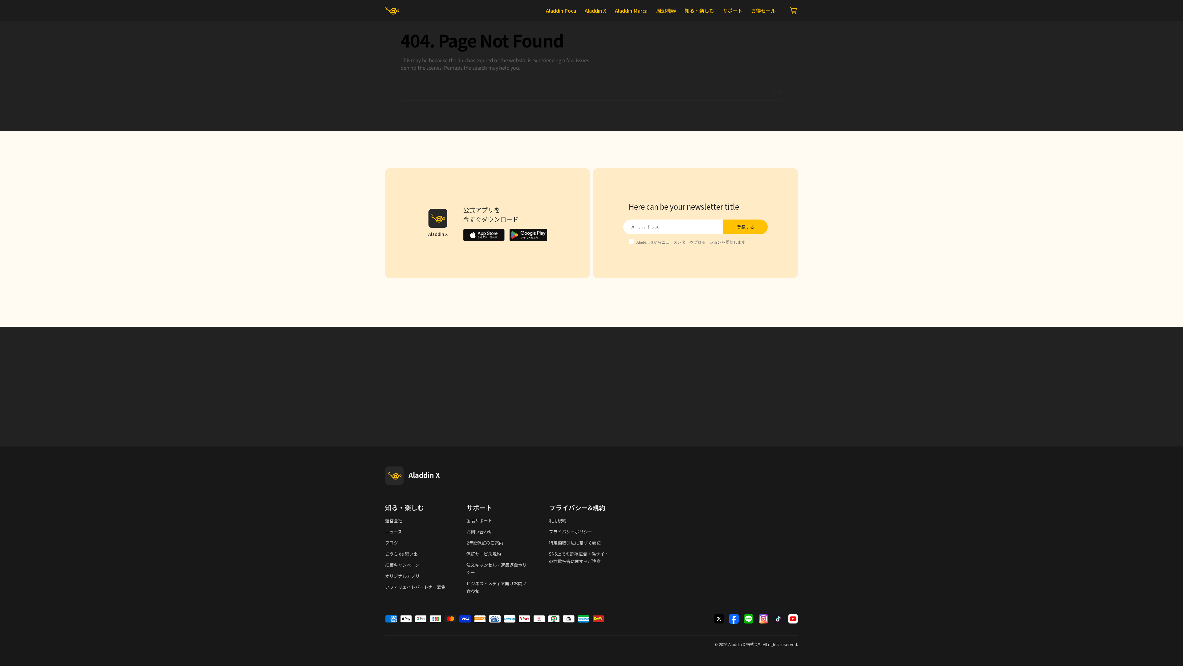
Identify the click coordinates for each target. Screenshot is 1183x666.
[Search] (778, 89)
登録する (745, 227)
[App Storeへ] (484, 235)
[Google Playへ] (528, 235)
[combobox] (586, 89)
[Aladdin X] (394, 475)
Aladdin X (736, 644)
